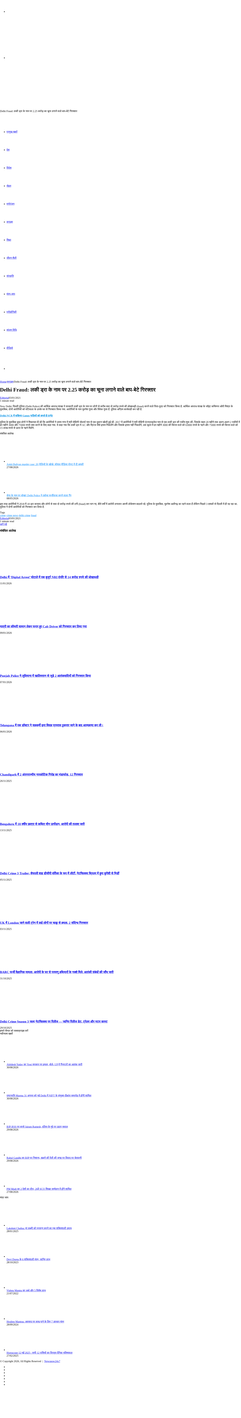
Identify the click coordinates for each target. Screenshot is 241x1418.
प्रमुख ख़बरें (12, 131)
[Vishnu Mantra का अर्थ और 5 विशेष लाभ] (25, 1287)
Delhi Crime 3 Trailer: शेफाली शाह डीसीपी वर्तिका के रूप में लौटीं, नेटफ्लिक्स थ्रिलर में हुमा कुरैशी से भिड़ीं (59, 873)
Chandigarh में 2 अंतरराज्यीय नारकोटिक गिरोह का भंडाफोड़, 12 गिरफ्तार (41, 774)
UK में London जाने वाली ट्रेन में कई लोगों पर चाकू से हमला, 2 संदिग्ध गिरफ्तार (44, 922)
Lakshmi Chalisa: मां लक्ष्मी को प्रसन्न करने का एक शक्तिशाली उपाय (39, 1228)
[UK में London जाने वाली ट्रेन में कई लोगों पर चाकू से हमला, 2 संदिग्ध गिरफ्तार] (32, 916)
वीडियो (10, 348)
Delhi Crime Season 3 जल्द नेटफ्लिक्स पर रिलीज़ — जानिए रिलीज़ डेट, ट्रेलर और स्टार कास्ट (54, 1021)
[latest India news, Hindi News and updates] (22, 37)
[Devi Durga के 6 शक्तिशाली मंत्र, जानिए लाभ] (25, 1256)
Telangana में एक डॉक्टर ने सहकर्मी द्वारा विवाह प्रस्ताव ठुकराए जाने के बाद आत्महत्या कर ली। (51, 725)
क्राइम (10, 221)
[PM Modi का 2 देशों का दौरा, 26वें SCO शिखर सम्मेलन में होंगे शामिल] (25, 1186)
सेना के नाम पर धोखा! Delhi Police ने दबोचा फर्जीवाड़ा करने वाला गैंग (39, 495)
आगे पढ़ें (3, 524)
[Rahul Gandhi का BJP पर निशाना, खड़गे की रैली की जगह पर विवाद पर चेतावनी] (25, 1154)
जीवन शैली (12, 258)
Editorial (4, 397)
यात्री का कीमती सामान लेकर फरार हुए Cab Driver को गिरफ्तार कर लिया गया (43, 626)
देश (8, 149)
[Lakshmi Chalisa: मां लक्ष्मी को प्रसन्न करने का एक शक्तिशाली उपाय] (25, 1225)
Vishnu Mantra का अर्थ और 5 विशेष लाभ (26, 1290)
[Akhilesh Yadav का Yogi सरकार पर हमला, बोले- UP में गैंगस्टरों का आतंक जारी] (25, 1061)
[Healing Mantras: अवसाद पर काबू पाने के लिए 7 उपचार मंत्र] (25, 1318)
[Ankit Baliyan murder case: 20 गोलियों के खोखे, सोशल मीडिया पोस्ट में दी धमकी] (25, 461)
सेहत (9, 185)
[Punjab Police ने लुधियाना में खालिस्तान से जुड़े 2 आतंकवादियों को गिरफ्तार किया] (32, 669)
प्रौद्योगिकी (12, 312)
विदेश (9, 167)
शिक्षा (9, 239)
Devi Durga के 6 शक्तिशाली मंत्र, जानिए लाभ (28, 1259)
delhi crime (24, 515)
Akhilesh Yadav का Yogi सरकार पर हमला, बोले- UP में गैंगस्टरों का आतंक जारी (44, 1064)
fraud (33, 515)
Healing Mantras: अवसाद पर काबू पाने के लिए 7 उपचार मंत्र (35, 1321)
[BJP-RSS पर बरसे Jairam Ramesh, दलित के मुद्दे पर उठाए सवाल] (25, 1123)
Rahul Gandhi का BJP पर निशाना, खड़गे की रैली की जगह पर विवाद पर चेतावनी (44, 1157)
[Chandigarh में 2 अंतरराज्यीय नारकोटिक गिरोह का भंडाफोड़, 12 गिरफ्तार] (32, 768)
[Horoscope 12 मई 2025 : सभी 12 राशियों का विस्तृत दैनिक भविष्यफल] (25, 1349)
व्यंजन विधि (12, 330)
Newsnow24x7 (52, 1361)
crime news (12, 515)
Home (3, 381)
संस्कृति (10, 276)
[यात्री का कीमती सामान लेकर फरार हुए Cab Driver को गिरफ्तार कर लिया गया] (32, 620)
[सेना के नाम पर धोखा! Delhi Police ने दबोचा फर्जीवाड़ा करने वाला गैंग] (25, 492)
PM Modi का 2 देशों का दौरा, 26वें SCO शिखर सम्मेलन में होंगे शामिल (39, 1189)
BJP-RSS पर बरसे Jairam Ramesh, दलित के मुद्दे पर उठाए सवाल (37, 1126)
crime (3, 515)
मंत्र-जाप (11, 294)
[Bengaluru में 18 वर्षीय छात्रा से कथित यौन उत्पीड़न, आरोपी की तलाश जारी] (32, 817)
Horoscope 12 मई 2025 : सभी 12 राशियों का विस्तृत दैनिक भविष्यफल (39, 1352)
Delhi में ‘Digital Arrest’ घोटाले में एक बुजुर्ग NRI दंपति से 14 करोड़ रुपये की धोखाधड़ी (49, 577)
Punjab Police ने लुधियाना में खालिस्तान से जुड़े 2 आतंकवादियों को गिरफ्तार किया (45, 675)
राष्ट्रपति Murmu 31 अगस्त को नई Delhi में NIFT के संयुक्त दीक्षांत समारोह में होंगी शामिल (49, 1095)
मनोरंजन (10, 203)
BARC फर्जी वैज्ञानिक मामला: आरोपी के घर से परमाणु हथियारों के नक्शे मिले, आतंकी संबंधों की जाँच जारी (56, 972)
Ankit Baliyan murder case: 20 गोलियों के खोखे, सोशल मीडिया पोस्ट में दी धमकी (45, 464)
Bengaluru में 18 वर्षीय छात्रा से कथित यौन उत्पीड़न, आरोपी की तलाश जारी (42, 824)
